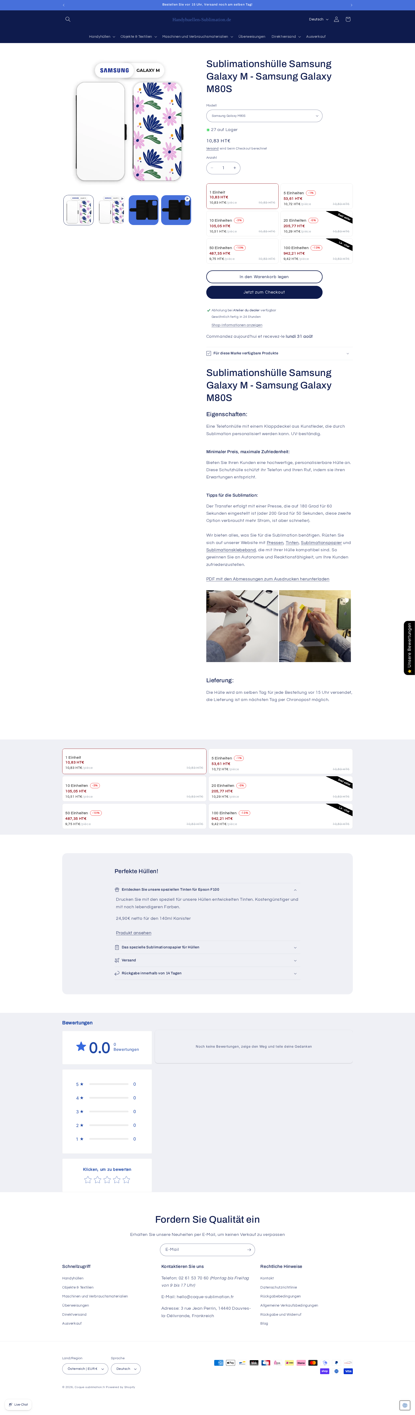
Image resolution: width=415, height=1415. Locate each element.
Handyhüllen (72, 1278)
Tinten (292, 542)
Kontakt (267, 1278)
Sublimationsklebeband (231, 550)
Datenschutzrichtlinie (278, 1287)
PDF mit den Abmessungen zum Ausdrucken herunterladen (268, 579)
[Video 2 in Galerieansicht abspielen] (176, 210)
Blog (264, 1323)
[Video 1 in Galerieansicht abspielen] (111, 210)
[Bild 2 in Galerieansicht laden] (144, 210)
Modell (211, 105)
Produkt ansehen (133, 933)
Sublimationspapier (321, 542)
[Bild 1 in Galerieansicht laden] (79, 210)
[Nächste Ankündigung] (351, 5)
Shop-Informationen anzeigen (237, 325)
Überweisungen (75, 1305)
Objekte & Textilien (78, 1287)
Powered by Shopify (120, 1387)
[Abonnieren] (249, 1250)
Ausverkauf (72, 1323)
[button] (68, 19)
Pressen (275, 542)
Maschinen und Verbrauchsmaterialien (95, 1296)
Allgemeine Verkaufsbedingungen (289, 1305)
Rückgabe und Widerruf (280, 1314)
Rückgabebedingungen (280, 1296)
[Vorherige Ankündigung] (63, 5)
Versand (212, 148)
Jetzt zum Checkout (264, 292)
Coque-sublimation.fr (90, 1387)
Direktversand (74, 1314)
